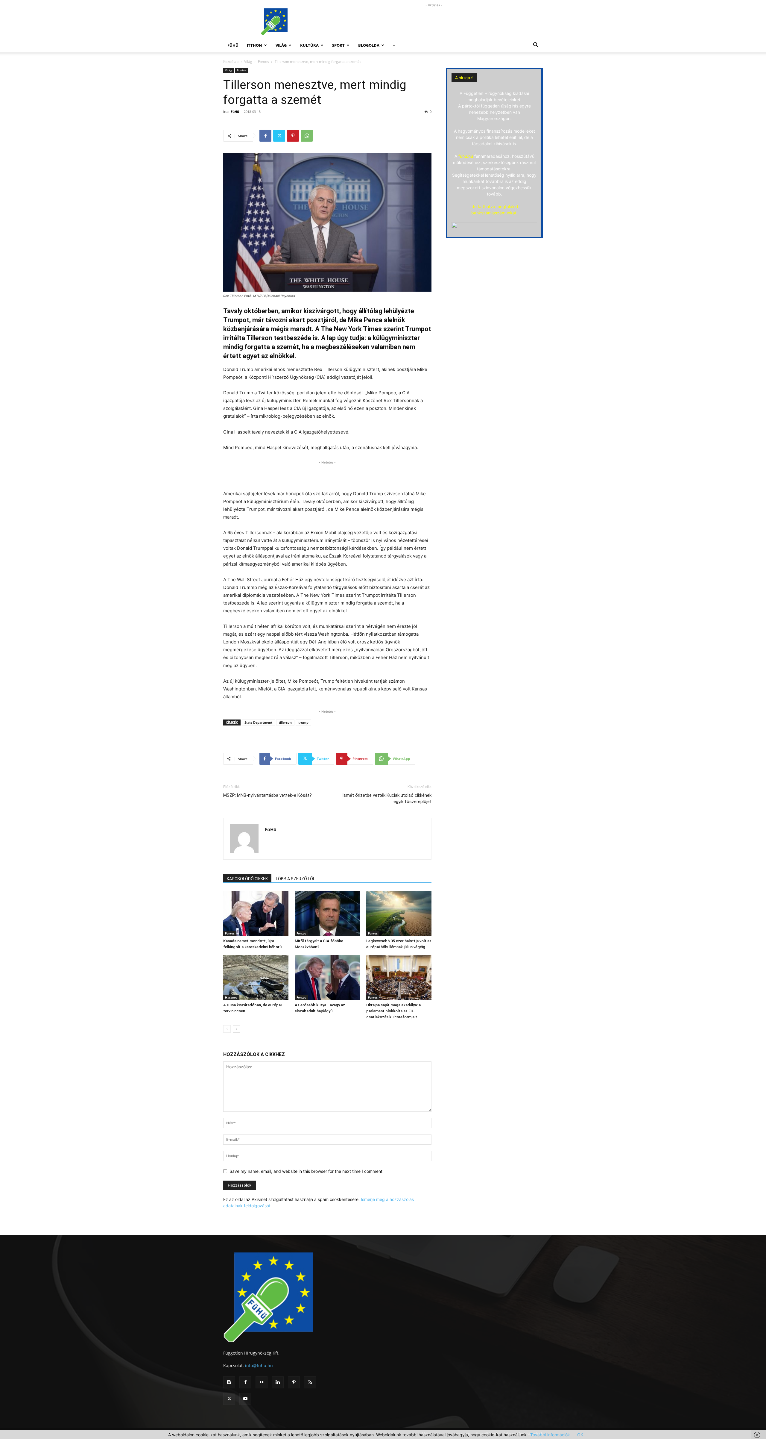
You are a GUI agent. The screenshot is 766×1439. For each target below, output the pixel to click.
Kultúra (309, 45)
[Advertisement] (434, 21)
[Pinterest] (293, 136)
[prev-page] (227, 1029)
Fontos (263, 61)
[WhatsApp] (307, 136)
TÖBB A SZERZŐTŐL (295, 878)
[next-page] (236, 1029)
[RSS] (310, 1382)
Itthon (254, 45)
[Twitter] (279, 136)
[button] (535, 46)
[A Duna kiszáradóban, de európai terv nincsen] (255, 977)
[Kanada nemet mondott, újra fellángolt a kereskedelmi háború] (255, 913)
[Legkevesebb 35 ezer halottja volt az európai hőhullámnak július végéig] (398, 913)
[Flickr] (262, 1382)
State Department (258, 722)
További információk (550, 1434)
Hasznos (231, 997)
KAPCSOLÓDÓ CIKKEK (247, 878)
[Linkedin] (278, 1382)
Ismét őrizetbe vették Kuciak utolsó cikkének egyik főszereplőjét (386, 798)
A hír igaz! (464, 77)
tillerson (285, 722)
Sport (338, 45)
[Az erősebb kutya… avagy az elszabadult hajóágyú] (327, 977)
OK (580, 1434)
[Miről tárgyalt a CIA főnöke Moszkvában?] (327, 913)
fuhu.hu (465, 156)
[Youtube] (245, 1399)
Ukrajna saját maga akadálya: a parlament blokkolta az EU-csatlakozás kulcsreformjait (393, 1011)
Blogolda (368, 45)
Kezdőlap (230, 61)
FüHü (232, 45)
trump (303, 722)
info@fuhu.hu (259, 1365)
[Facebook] (265, 136)
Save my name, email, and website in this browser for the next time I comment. (307, 1171)
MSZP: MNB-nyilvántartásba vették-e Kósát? (267, 795)
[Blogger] (229, 1382)
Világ (281, 45)
